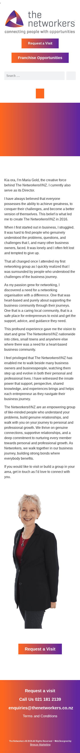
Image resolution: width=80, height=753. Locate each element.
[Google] (47, 729)
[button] (40, 94)
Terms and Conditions (40, 716)
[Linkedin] (40, 729)
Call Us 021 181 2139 (40, 699)
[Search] (71, 75)
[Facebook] (24, 729)
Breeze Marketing (40, 744)
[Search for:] (34, 75)
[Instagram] (32, 729)
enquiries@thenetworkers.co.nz (41, 707)
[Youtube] (55, 729)
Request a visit (40, 690)
